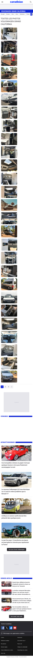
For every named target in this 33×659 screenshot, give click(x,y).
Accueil (2, 14)
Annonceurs (19, 637)
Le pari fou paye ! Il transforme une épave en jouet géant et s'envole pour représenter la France (15, 542)
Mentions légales (4, 646)
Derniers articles (6, 578)
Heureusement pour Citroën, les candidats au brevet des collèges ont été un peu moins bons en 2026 (21, 601)
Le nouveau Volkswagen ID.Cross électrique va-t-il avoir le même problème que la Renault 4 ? (16, 492)
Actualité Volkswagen (8, 442)
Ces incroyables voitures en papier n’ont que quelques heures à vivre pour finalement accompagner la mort (16, 465)
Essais (8, 14)
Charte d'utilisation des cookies (7, 650)
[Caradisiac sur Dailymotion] (11, 628)
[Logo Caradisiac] (16, 3)
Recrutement (3, 643)
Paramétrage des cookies (22, 650)
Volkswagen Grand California (13, 11)
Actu (17, 14)
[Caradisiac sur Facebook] (3, 628)
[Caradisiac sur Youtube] (14, 628)
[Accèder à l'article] (16, 453)
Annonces (22, 14)
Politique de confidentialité (22, 646)
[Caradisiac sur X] (7, 628)
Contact (2, 637)
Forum (28, 14)
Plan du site (19, 643)
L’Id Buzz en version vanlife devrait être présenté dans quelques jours (14, 517)
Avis (13, 14)
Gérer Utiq (3, 653)
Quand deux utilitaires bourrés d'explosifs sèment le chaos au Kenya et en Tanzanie (21, 584)
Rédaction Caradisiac (5, 640)
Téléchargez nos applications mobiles (13, 633)
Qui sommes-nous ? (21, 640)
